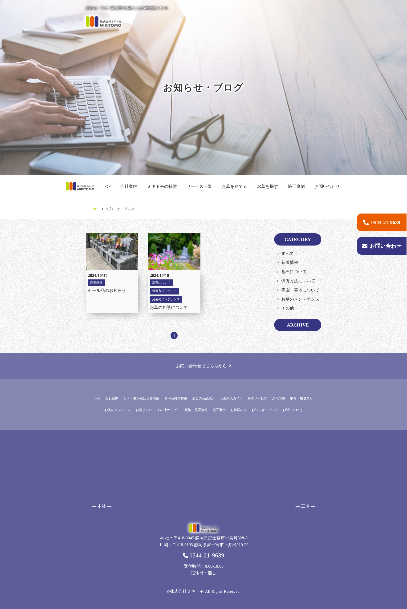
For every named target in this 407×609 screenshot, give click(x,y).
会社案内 (128, 186)
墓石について (294, 271)
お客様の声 (238, 410)
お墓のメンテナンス (300, 299)
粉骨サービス (257, 398)
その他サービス (168, 410)
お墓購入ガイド (231, 398)
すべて (287, 253)
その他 (287, 308)
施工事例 (296, 186)
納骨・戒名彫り (301, 398)
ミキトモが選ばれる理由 (141, 398)
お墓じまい (144, 410)
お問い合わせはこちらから (201, 365)
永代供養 (278, 398)
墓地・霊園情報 (196, 410)
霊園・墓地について (300, 290)
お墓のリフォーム (118, 410)
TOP (107, 186)
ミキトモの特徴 (162, 186)
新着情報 (289, 262)
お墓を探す (267, 186)
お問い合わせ (327, 186)
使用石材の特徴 (175, 398)
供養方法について (298, 280)
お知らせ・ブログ (265, 410)
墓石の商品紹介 (203, 398)
